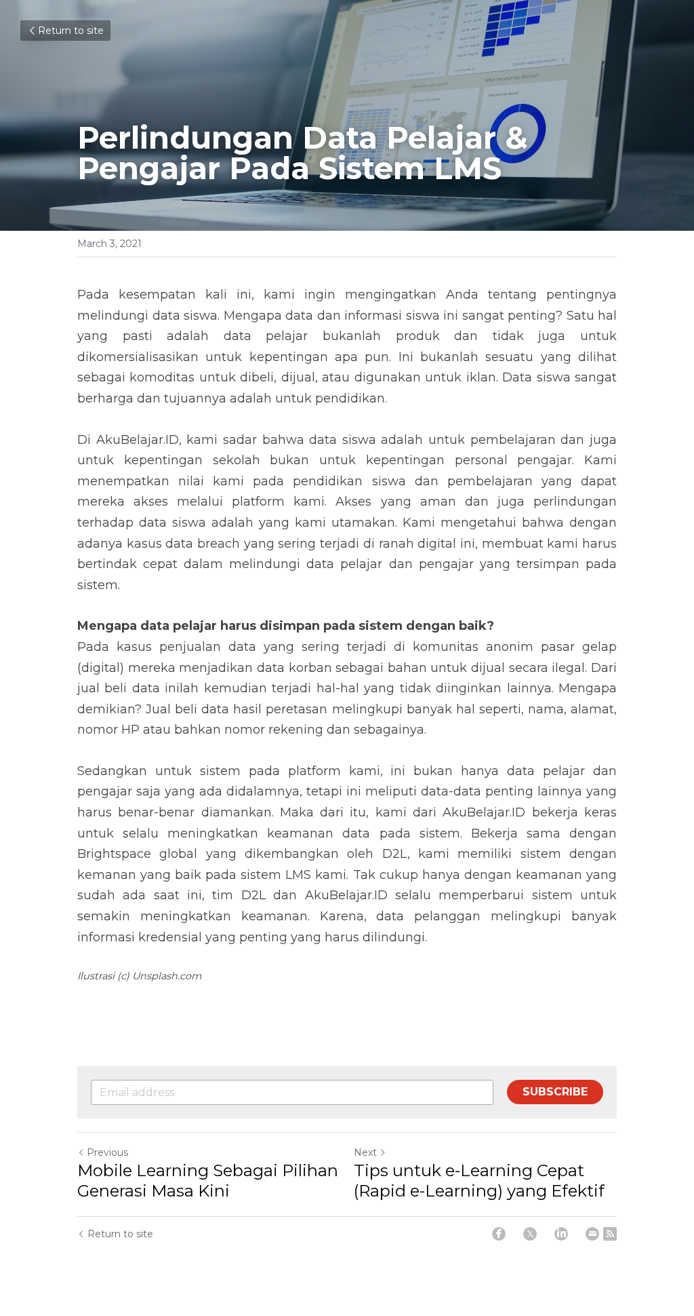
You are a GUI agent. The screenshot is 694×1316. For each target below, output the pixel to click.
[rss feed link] (610, 1234)
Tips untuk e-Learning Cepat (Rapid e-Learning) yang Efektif (479, 1181)
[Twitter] (530, 1234)
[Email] (592, 1234)
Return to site (71, 30)
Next (365, 1152)
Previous (107, 1152)
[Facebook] (499, 1234)
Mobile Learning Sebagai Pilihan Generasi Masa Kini (207, 1181)
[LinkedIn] (561, 1234)
